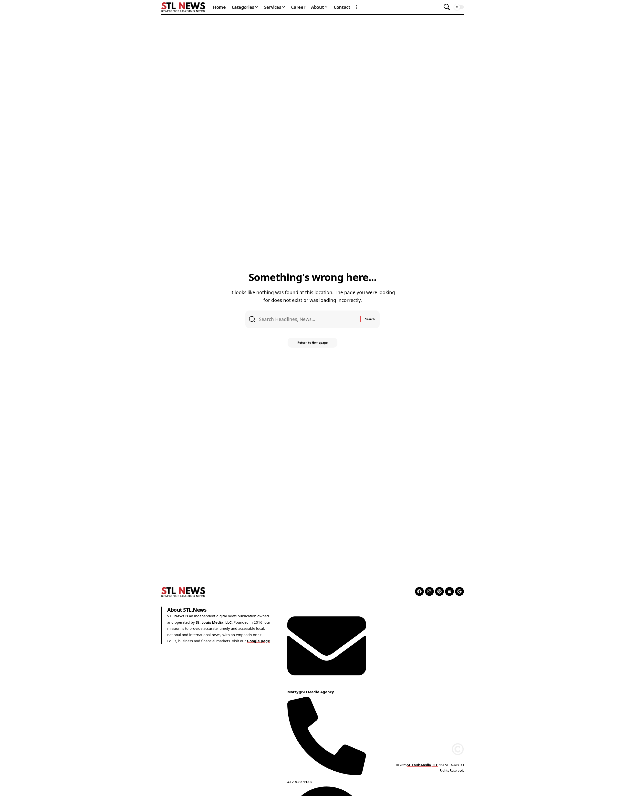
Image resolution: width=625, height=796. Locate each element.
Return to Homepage (312, 343)
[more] (356, 7)
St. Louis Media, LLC (214, 622)
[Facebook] (419, 591)
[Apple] (449, 591)
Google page (258, 640)
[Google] (459, 591)
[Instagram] (429, 591)
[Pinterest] (439, 591)
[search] (446, 7)
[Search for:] (307, 319)
